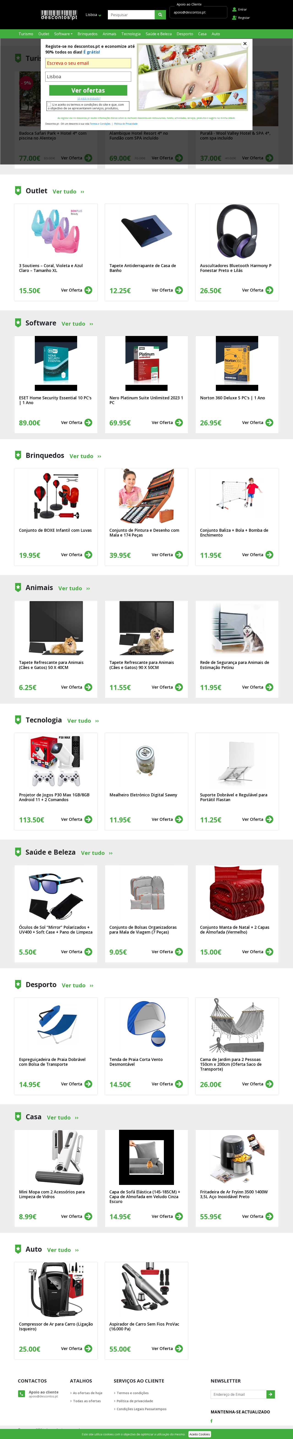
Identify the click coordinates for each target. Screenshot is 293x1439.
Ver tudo (64, 191)
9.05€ (118, 952)
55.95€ (210, 1216)
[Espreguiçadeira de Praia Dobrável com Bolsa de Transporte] (56, 1025)
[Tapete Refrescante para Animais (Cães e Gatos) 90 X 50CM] (146, 628)
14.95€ (120, 1216)
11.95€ (210, 687)
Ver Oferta (72, 290)
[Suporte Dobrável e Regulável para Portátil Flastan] (237, 760)
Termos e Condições (100, 123)
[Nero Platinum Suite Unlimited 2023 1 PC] (146, 363)
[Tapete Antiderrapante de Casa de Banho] (146, 231)
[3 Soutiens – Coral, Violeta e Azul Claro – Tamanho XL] (56, 231)
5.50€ (27, 952)
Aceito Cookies (200, 1434)
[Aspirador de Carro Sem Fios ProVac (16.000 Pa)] (146, 1289)
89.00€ (29, 422)
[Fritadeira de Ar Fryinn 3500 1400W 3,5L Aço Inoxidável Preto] (237, 1157)
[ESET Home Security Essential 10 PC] (56, 363)
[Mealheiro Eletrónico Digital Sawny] (146, 760)
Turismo (26, 33)
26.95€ (210, 422)
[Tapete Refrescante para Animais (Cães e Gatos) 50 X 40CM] (56, 628)
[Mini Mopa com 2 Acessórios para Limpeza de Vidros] (56, 1157)
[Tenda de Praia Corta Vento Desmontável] (146, 1025)
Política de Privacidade (126, 123)
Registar (244, 18)
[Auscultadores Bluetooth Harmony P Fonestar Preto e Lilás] (237, 231)
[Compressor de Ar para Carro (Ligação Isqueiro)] (56, 1289)
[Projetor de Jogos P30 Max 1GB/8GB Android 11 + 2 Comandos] (56, 760)
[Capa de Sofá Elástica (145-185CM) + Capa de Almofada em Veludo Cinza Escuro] (146, 1157)
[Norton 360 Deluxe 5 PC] (237, 363)
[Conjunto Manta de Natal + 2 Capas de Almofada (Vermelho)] (237, 892)
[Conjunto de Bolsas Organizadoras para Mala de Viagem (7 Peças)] (146, 892)
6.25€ (27, 687)
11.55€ (120, 687)
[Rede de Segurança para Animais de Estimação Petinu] (237, 628)
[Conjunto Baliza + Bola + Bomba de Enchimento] (237, 495)
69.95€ (120, 422)
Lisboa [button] (91, 14)
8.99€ (27, 1216)
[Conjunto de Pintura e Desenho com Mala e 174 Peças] (146, 495)
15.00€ (210, 952)
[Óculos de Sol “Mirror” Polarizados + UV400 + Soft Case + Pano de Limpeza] (56, 892)
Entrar (242, 9)
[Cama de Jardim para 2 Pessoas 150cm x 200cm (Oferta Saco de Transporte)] (237, 1025)
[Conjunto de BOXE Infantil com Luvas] (56, 495)
